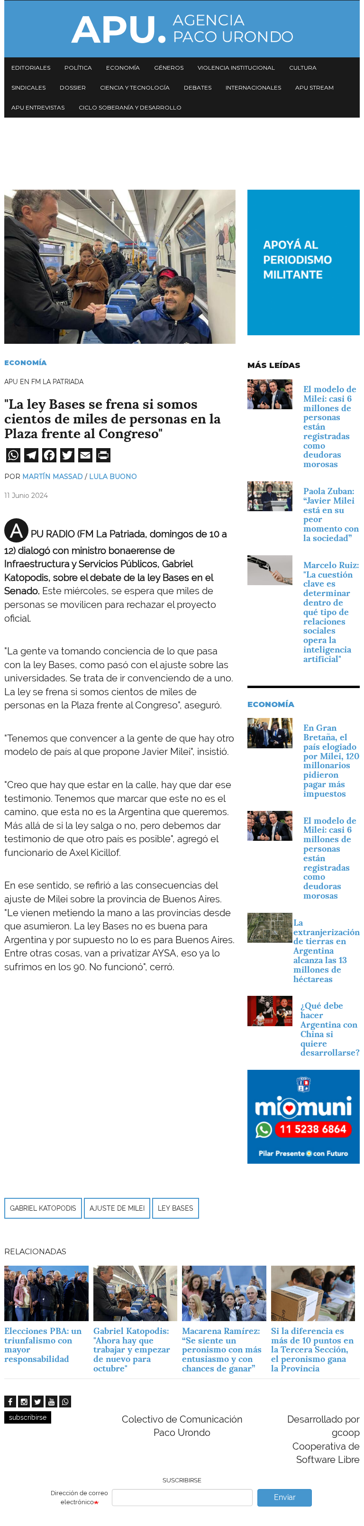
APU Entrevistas (37, 107)
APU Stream (314, 87)
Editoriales (30, 67)
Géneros (168, 67)
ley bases (175, 1208)
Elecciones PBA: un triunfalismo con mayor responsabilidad (43, 1344)
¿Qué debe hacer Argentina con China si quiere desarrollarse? (330, 1029)
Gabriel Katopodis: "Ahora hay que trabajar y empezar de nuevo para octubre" (131, 1349)
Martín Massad (52, 476)
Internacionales (253, 87)
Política (78, 67)
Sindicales (28, 87)
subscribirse (27, 1417)
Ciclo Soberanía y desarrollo (130, 107)
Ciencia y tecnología (135, 87)
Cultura (303, 67)
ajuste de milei (117, 1208)
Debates (197, 87)
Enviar (285, 1497)
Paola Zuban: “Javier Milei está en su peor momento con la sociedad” (331, 514)
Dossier (73, 87)
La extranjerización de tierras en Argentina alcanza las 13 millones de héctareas (326, 950)
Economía (123, 67)
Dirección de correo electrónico (79, 1497)
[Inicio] (182, 29)
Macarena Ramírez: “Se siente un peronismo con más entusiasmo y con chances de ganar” (222, 1349)
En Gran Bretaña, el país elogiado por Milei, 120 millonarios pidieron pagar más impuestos (331, 760)
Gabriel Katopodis (43, 1208)
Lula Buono (113, 476)
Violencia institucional (236, 67)
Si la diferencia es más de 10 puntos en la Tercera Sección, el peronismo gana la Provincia (312, 1349)
